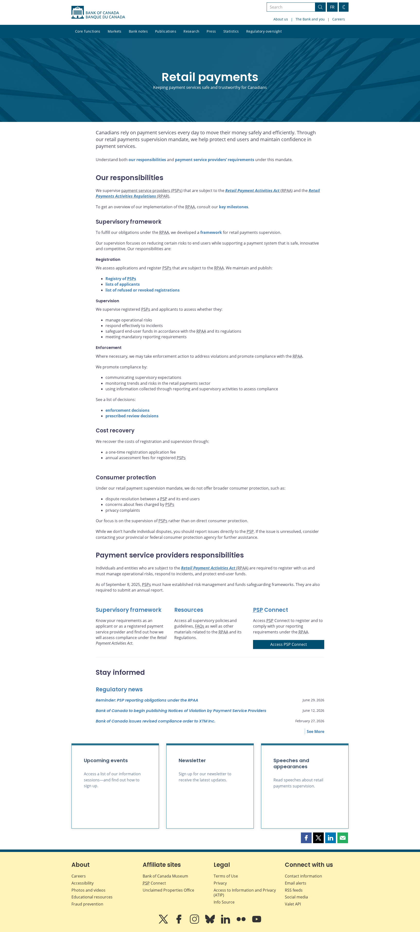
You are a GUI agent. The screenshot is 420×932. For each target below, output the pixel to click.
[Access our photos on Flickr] (241, 922)
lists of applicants (122, 284)
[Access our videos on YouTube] (256, 922)
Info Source (224, 902)
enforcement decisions (127, 410)
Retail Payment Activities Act (252, 190)
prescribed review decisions (131, 416)
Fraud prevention (87, 904)
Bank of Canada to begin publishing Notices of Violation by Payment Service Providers (181, 710)
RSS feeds (294, 890)
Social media (296, 897)
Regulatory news (119, 689)
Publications (165, 31)
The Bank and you (310, 19)
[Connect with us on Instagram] (195, 922)
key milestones (233, 207)
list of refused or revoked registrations (142, 290)
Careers (338, 19)
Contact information (303, 876)
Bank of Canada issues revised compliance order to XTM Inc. (155, 721)
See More (315, 731)
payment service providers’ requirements (214, 159)
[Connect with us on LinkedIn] (226, 922)
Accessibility (82, 883)
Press (211, 31)
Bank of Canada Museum (165, 876)
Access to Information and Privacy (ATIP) (245, 892)
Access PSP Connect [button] (288, 644)
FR (332, 7)
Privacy (220, 883)
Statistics (231, 31)
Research (191, 31)
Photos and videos (88, 890)
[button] (306, 837)
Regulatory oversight (264, 31)
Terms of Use (226, 876)
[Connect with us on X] (164, 922)
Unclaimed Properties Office (168, 890)
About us (280, 19)
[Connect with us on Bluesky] (210, 922)
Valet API (293, 904)
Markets (115, 31)
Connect (270, 610)
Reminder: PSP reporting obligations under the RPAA (147, 700)
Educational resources (92, 897)
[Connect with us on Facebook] (179, 922)
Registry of (120, 278)
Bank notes (138, 31)
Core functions (87, 31)
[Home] (98, 12)
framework (211, 232)
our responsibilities (147, 159)
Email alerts (295, 883)
